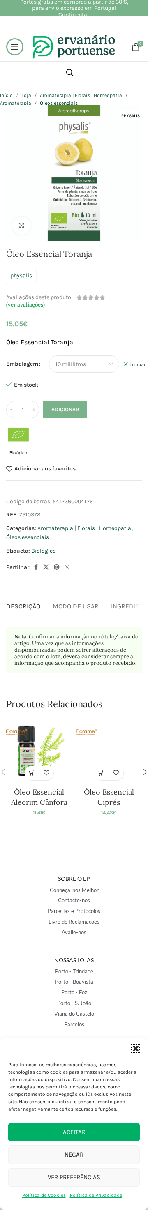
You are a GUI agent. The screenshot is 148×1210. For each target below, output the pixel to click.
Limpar (138, 364)
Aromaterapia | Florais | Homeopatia (81, 95)
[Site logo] (74, 46)
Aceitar (74, 1132)
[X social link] (46, 567)
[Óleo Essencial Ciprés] (109, 751)
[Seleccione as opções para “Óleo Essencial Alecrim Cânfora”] (32, 773)
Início (6, 95)
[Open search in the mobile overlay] (70, 72)
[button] (136, 1048)
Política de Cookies (44, 1195)
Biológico (43, 550)
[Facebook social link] (36, 567)
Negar (74, 1154)
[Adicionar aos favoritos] (46, 773)
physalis (21, 275)
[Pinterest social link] (56, 567)
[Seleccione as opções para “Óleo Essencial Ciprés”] (102, 773)
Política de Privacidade (96, 1195)
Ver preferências (74, 1177)
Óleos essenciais (27, 537)
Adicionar (65, 409)
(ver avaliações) (25, 304)
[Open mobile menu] (15, 47)
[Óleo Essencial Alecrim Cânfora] (39, 751)
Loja (26, 95)
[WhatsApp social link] (67, 567)
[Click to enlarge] (21, 226)
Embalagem (22, 363)
